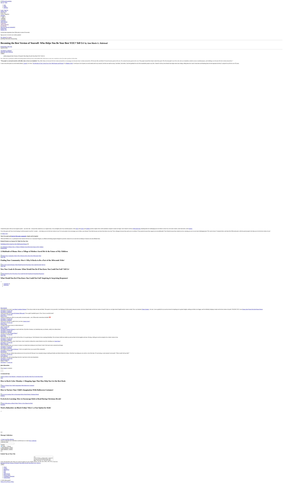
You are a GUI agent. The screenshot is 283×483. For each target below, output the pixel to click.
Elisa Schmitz (4, 308)
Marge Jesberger (4, 343)
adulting (88, 228)
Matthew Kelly (69, 63)
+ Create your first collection (7, 439)
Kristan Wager (4, 328)
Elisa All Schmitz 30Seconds (18, 313)
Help (5, 472)
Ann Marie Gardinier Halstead (19, 309)
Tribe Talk (9, 46)
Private (9, 446)
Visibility (3, 445)
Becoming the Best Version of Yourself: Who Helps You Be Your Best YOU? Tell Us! (21, 463)
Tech (2, 378)
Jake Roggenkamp (5, 359)
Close (11, 447)
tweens (82, 228)
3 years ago (9, 362)
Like (2, 310)
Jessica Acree (4, 316)
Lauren (25, 63)
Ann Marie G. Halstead (6, 312)
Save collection (4, 449)
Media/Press (6, 469)
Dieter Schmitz (145, 309)
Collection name (4, 442)
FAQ (5, 471)
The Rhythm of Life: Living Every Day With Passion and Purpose (48, 63)
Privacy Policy (7, 475)
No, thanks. (9, 37)
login (5, 368)
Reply (4, 310)
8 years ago (9, 310)
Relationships (4, 248)
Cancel (10, 449)
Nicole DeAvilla (252, 309)
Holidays (3, 395)
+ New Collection (4, 447)
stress (77, 228)
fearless (190, 228)
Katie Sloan (3, 336)
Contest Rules (7, 477)
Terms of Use (7, 473)
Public (4, 446)
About (5, 467)
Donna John (245, 309)
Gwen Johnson (4, 355)
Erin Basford (4, 351)
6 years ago (9, 358)
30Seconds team (136, 228)
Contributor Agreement (9, 476)
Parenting (3, 404)
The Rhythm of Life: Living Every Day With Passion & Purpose (14, 244)
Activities (3, 386)
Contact (5, 468)
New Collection (32, 440)
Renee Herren (259, 309)
